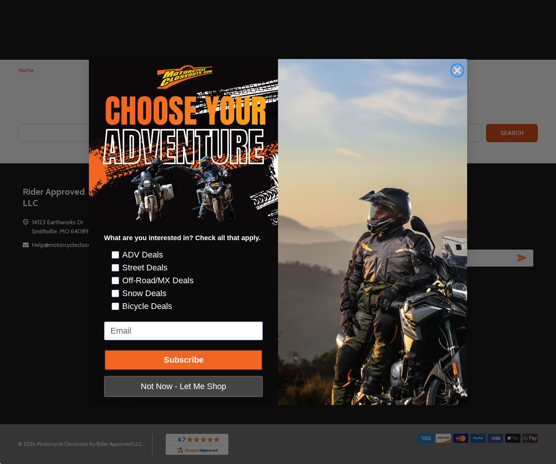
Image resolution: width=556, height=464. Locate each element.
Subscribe (183, 360)
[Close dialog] (457, 70)
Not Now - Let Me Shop (183, 386)
